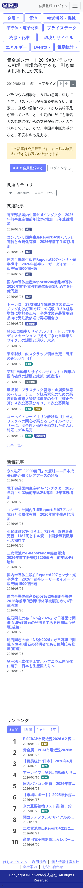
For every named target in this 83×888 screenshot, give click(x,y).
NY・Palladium (19, 193)
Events (40, 47)
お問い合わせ (52, 866)
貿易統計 (65, 47)
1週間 (27, 729)
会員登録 (45, 5)
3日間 (13, 729)
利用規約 (39, 861)
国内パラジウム (45, 193)
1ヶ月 (41, 729)
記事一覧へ (15, 445)
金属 (11, 18)
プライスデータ (62, 27)
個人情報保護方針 (65, 861)
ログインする (60, 168)
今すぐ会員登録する (27, 168)
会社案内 (30, 866)
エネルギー (16, 47)
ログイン (61, 5)
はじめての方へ (15, 861)
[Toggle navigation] (75, 6)
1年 (53, 729)
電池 (33, 18)
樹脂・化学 (19, 37)
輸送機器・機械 (61, 18)
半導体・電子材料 (22, 27)
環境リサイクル (59, 37)
